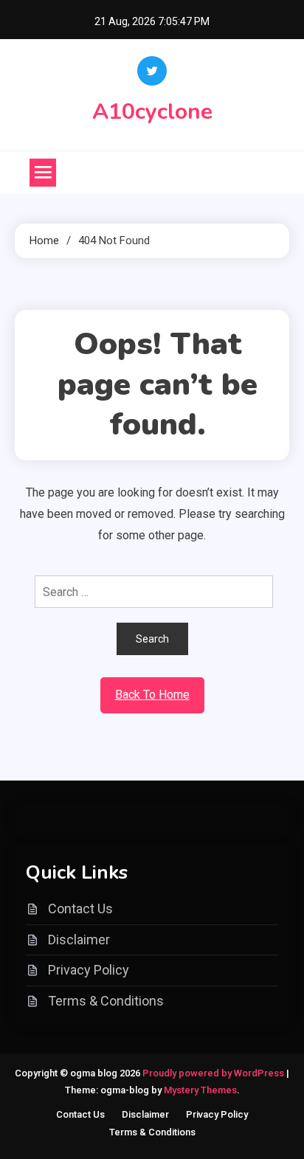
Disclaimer (79, 939)
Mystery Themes (200, 1090)
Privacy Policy (88, 970)
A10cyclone (152, 112)
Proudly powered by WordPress (214, 1073)
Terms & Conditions (106, 1000)
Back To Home (152, 695)
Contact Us (80, 908)
